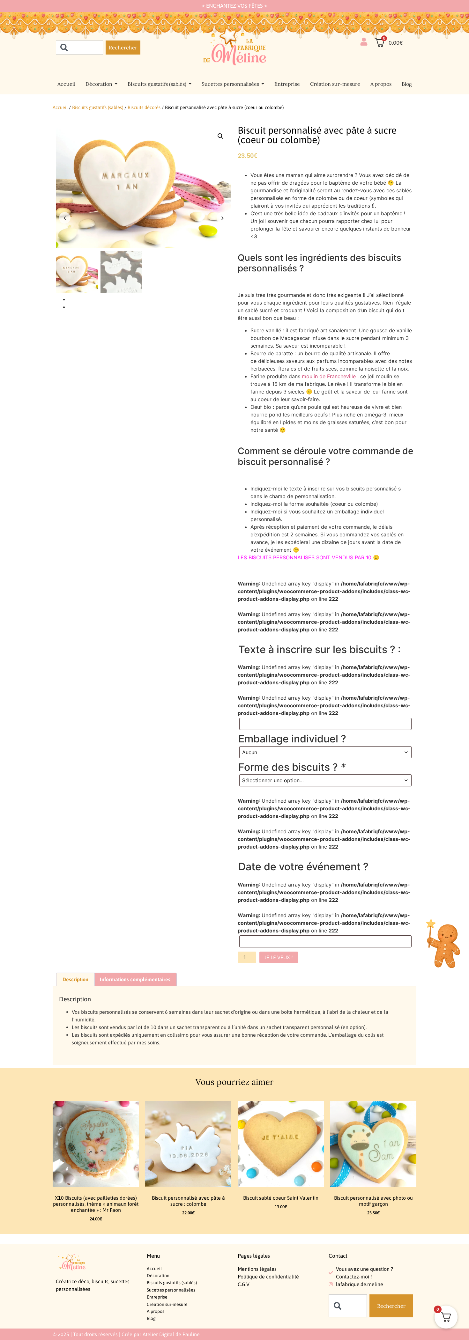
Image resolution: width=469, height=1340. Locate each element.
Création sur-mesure (167, 1304)
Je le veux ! (278, 957)
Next (222, 218)
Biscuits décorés (144, 107)
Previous (65, 218)
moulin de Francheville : (330, 376)
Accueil (60, 107)
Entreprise (157, 1297)
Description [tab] (75, 979)
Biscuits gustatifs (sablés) (97, 107)
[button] (220, 136)
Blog (151, 1318)
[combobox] (79, 47)
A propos (155, 1311)
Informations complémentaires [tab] (135, 979)
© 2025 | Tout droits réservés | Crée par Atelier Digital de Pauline (126, 1334)
